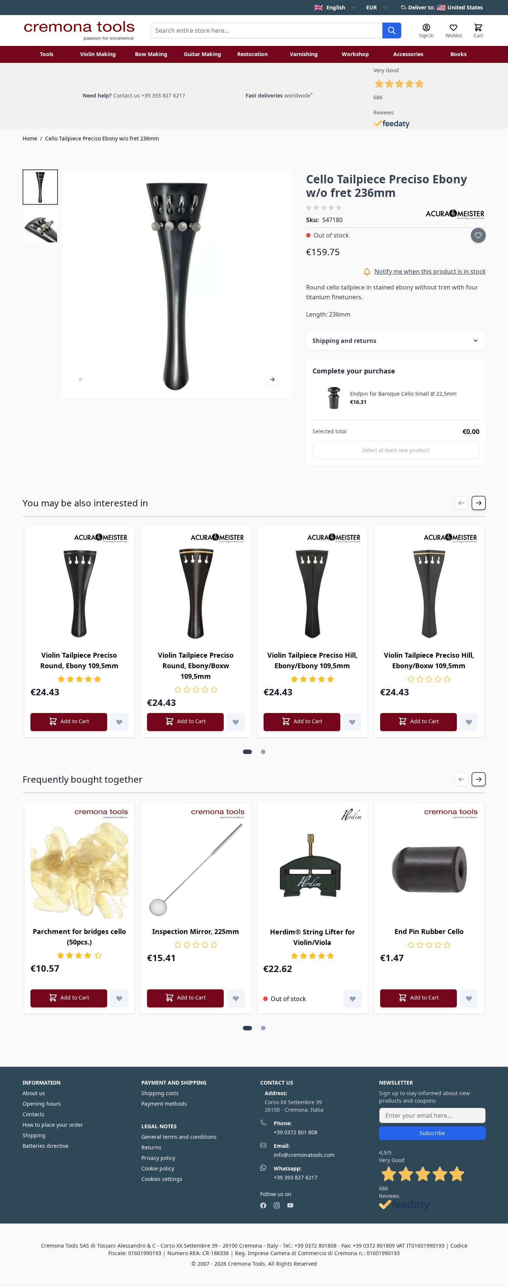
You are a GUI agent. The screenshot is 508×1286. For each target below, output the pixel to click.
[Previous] (81, 379)
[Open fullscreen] (176, 284)
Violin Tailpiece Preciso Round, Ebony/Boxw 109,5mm (196, 666)
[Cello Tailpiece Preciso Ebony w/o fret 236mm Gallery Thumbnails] (40, 206)
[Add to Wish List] (478, 235)
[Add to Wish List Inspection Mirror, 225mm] (236, 998)
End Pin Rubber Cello (429, 931)
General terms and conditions (179, 1136)
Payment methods (164, 1103)
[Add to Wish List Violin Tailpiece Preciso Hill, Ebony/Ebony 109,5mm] (352, 722)
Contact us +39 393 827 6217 (149, 95)
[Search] (391, 30)
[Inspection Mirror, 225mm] (196, 870)
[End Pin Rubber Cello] (429, 870)
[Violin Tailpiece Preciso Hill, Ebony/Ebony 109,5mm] (312, 593)
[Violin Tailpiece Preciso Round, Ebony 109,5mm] (79, 593)
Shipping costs (160, 1093)
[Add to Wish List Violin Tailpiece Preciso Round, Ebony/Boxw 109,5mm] (236, 722)
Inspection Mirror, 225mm (195, 931)
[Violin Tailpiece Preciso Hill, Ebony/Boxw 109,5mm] (429, 593)
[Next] (272, 379)
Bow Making (151, 54)
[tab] (247, 752)
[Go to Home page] (79, 30)
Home (30, 138)
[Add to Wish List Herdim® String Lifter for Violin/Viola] (353, 999)
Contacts (33, 1114)
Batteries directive (45, 1145)
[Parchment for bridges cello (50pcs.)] (79, 870)
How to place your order (53, 1124)
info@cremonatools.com (304, 1154)
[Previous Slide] (461, 503)
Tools (46, 54)
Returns (151, 1147)
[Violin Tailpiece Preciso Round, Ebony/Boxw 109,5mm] (196, 593)
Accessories (408, 54)
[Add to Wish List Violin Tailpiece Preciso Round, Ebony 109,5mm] (119, 722)
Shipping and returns (344, 341)
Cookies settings (161, 1178)
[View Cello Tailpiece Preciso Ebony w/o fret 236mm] (40, 187)
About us (34, 1093)
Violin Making (98, 54)
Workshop (355, 54)
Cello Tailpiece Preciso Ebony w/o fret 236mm (102, 138)
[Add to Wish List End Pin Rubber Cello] (469, 998)
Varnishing (304, 54)
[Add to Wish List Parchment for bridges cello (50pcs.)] (119, 998)
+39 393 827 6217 (295, 1177)
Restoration (252, 54)
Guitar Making (202, 54)
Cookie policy (157, 1168)
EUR (371, 7)
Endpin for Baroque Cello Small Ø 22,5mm (403, 393)
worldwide (279, 95)
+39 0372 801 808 (295, 1132)
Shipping (34, 1135)
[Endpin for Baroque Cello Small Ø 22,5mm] (334, 398)
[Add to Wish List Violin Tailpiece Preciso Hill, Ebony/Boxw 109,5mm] (469, 722)
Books (458, 54)
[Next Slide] (479, 503)
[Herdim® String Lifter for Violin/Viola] (312, 869)
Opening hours (42, 1103)
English (329, 7)
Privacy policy (158, 1157)
